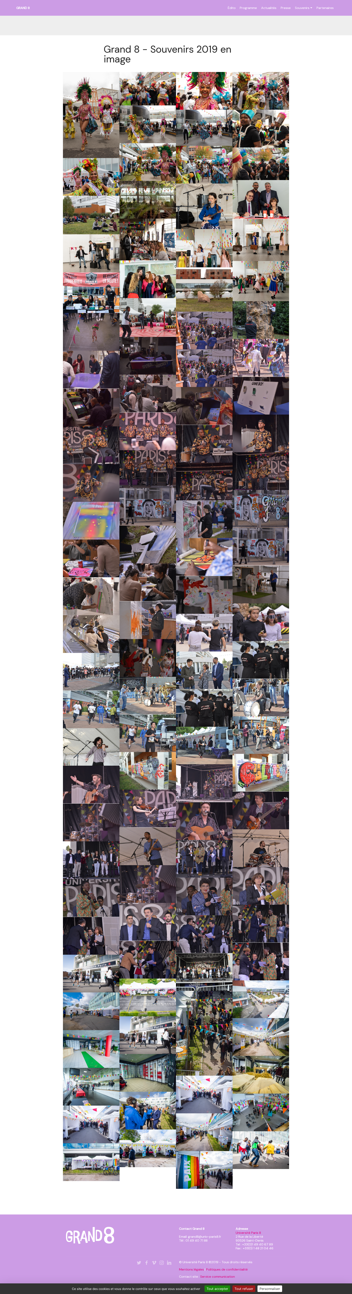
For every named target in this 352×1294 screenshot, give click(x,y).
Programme (248, 8)
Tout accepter (217, 1289)
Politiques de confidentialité (227, 1269)
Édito (232, 8)
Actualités (268, 8)
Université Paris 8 (248, 1233)
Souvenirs (302, 8)
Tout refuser (243, 1289)
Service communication (217, 1276)
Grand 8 (23, 8)
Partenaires (325, 8)
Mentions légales (191, 1269)
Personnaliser (270, 1289)
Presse (286, 8)
